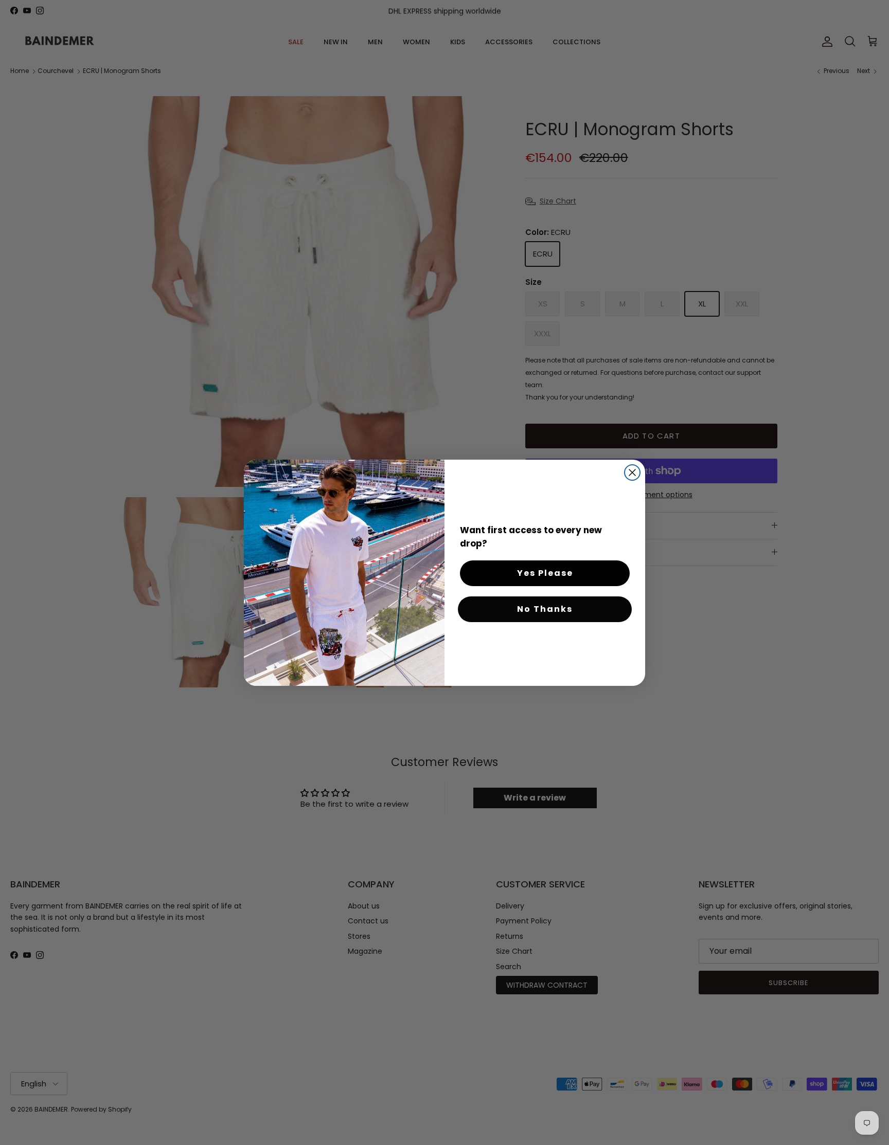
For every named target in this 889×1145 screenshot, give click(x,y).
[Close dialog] (632, 472)
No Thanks (545, 609)
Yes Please (545, 573)
